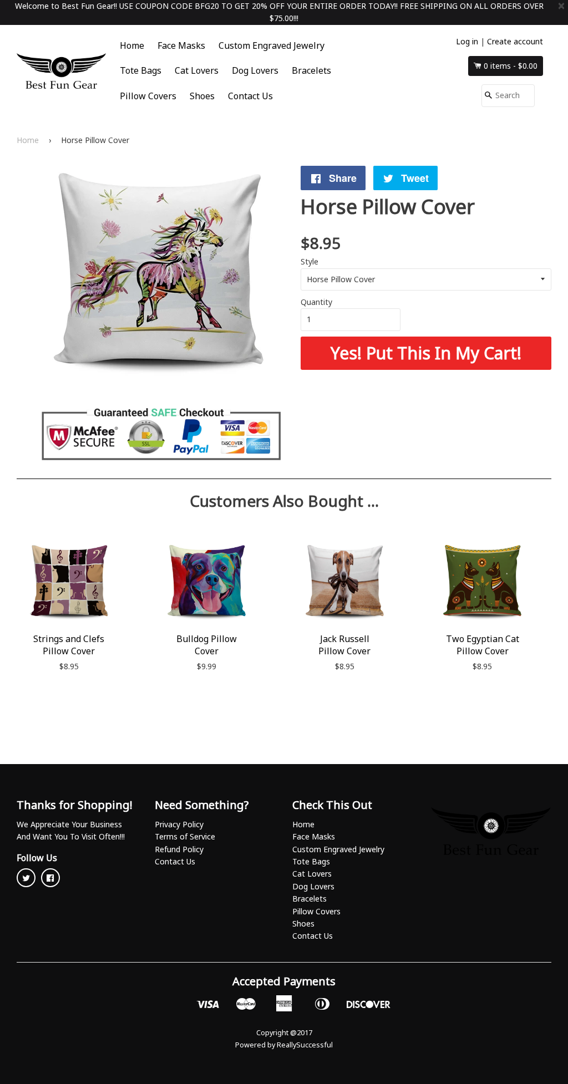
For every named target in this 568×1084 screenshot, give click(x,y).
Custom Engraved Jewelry (271, 45)
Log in (467, 41)
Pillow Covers (148, 96)
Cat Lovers (197, 70)
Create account (515, 41)
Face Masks (181, 45)
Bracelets (311, 70)
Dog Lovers (255, 70)
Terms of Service (185, 836)
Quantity (316, 302)
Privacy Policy (179, 824)
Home (132, 45)
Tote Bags (140, 70)
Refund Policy (179, 849)
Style (309, 261)
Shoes (202, 96)
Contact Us (250, 96)
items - (510, 65)
